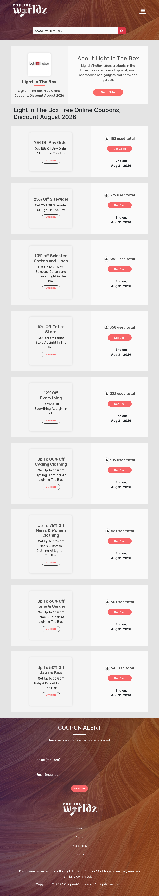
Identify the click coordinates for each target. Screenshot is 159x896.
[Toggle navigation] (142, 11)
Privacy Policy (79, 845)
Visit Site (108, 92)
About (79, 828)
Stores (79, 837)
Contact (79, 854)
